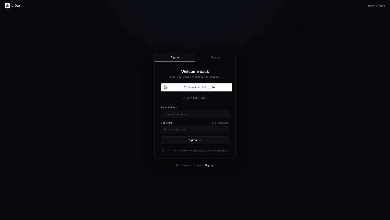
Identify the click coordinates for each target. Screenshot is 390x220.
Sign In (175, 57)
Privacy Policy (221, 150)
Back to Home (376, 5)
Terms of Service (201, 150)
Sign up (209, 165)
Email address (169, 107)
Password (166, 122)
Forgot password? (220, 123)
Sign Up (215, 57)
